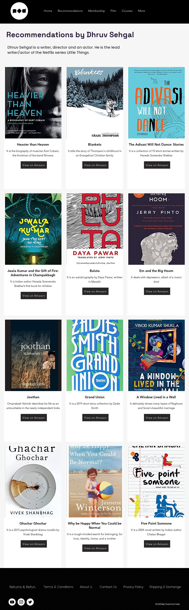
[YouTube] (12, 602)
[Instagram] (21, 602)
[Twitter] (30, 602)
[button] (141, 11)
